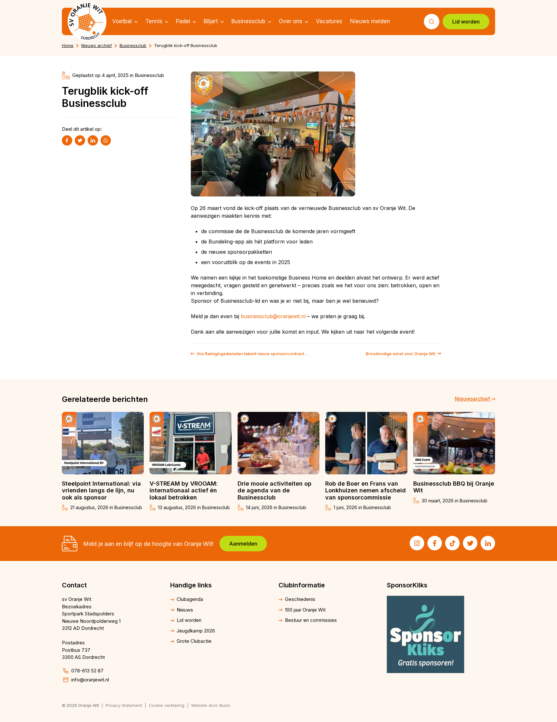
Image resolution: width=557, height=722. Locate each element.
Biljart (211, 21)
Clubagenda (190, 599)
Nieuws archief (96, 45)
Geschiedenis (300, 599)
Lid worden (466, 21)
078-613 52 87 (87, 671)
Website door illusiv (210, 705)
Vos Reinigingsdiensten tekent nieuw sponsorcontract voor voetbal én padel (254, 353)
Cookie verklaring (166, 705)
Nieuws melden (370, 21)
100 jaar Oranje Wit (305, 610)
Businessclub (248, 21)
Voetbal (122, 21)
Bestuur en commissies (311, 620)
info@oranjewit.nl (90, 680)
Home (67, 45)
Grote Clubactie (194, 641)
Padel (183, 21)
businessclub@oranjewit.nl (273, 316)
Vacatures (329, 21)
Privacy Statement (124, 705)
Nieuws (185, 610)
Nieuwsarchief (473, 398)
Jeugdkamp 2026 (196, 631)
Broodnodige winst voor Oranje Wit (400, 353)
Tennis (153, 21)
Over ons (290, 21)
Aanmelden (243, 543)
